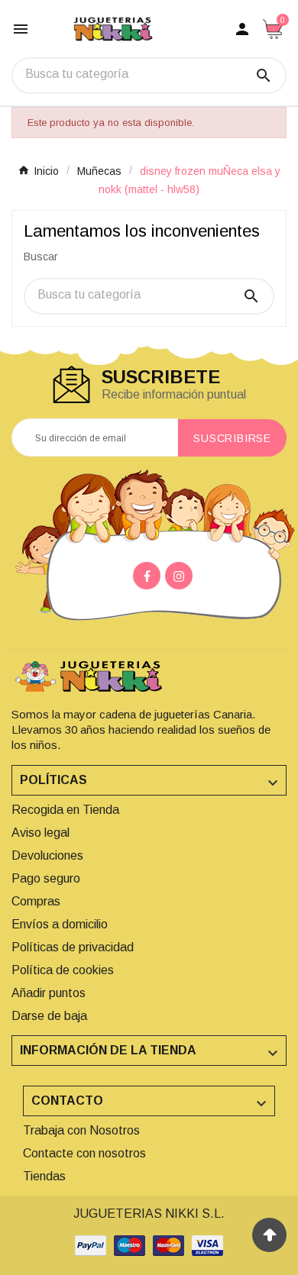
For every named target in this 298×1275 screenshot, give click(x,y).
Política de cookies (62, 970)
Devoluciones (47, 855)
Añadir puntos (48, 992)
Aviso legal (40, 832)
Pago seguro (45, 878)
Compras (35, 901)
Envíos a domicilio (59, 924)
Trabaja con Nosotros (81, 1130)
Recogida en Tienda (65, 809)
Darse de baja (49, 1015)
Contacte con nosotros (84, 1153)
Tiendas (44, 1176)
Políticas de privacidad (72, 947)
